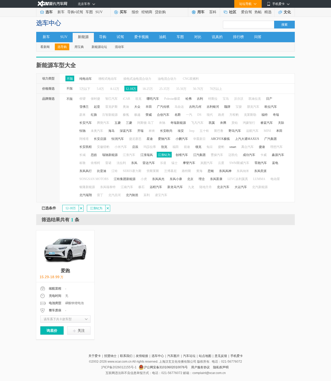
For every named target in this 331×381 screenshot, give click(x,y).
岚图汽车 (206, 163)
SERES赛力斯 (132, 171)
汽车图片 (173, 356)
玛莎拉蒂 (150, 147)
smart (232, 147)
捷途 (262, 147)
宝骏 (239, 107)
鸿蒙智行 (249, 123)
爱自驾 (246, 12)
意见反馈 (221, 356)
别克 (164, 147)
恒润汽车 (117, 139)
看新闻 (45, 47)
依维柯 (95, 163)
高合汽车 (247, 147)
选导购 (62, 47)
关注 (81, 331)
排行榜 (238, 37)
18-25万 (147, 89)
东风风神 (225, 171)
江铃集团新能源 (125, 179)
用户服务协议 (200, 367)
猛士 (174, 163)
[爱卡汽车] (52, 4)
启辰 (135, 147)
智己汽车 (111, 98)
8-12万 (114, 89)
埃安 (181, 131)
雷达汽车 (148, 163)
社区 (232, 12)
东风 (134, 163)
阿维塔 (84, 139)
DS (199, 115)
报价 (135, 12)
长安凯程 (85, 147)
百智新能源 (110, 115)
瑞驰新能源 (110, 155)
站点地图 (205, 356)
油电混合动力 (167, 79)
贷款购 (160, 12)
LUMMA (259, 179)
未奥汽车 (97, 131)
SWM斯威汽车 (239, 163)
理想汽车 (276, 147)
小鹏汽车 (182, 139)
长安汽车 (85, 123)
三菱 (129, 123)
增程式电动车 (107, 79)
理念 (202, 179)
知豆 (210, 147)
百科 (212, 12)
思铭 (211, 171)
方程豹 (234, 115)
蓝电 (275, 163)
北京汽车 (223, 187)
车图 (89, 12)
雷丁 (100, 195)
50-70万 (198, 89)
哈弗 (188, 98)
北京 (190, 179)
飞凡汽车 (197, 123)
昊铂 (234, 123)
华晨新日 (199, 139)
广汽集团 (270, 139)
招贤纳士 (110, 356)
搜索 (284, 24)
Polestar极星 (172, 98)
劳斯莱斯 (153, 171)
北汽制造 (132, 195)
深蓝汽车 (126, 131)
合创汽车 (163, 115)
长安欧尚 (166, 131)
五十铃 (204, 131)
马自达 (179, 107)
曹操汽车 (217, 155)
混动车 (119, 47)
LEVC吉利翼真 (238, 179)
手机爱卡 (236, 356)
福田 (175, 147)
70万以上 (216, 89)
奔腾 (223, 123)
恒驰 (82, 131)
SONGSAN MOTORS (94, 179)
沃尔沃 (238, 98)
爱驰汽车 (164, 139)
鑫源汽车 (278, 155)
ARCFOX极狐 (220, 139)
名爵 (178, 115)
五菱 (118, 123)
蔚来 (82, 115)
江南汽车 (127, 187)
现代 (210, 115)
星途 (150, 139)
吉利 (200, 98)
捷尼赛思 (135, 139)
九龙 (191, 187)
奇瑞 (276, 115)
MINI (267, 131)
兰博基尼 (170, 171)
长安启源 (100, 139)
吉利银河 (213, 107)
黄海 (199, 171)
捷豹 (221, 147)
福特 (264, 115)
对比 (197, 37)
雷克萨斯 (111, 107)
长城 (82, 155)
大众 (137, 107)
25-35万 (164, 89)
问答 (257, 37)
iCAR (126, 98)
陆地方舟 (205, 187)
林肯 (152, 131)
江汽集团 (199, 155)
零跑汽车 (260, 163)
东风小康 (176, 179)
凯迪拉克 (255, 98)
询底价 (52, 331)
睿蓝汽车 (266, 123)
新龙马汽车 (175, 187)
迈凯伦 (233, 155)
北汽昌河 (114, 195)
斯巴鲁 (218, 131)
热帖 (258, 12)
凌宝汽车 (161, 195)
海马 (111, 131)
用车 (201, 12)
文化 (287, 12)
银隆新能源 (87, 187)
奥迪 (126, 107)
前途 (187, 147)
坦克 (138, 98)
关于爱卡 (94, 356)
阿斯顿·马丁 (145, 123)
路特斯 (186, 171)
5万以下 (84, 89)
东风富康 (216, 179)
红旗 (94, 115)
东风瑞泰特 (108, 187)
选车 (49, 12)
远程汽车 (156, 187)
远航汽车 (252, 131)
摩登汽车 (189, 163)
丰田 (149, 107)
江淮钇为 (164, 155)
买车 (123, 12)
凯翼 (212, 123)
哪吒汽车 (153, 98)
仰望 (82, 98)
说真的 (217, 37)
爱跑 (65, 270)
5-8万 (100, 89)
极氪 (126, 115)
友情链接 (142, 356)
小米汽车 (121, 147)
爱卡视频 (141, 37)
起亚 (97, 107)
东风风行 (85, 171)
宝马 (226, 98)
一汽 (189, 115)
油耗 (162, 37)
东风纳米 (243, 171)
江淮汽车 (129, 155)
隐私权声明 (221, 367)
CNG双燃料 (191, 79)
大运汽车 (241, 187)
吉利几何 (195, 107)
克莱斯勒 (250, 115)
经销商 (146, 12)
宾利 (147, 195)
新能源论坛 (99, 47)
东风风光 (158, 179)
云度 (221, 163)
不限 (70, 79)
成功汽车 (249, 155)
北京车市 (84, 4)
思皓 (94, 155)
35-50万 (181, 89)
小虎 (144, 179)
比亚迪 (101, 171)
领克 (198, 147)
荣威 (149, 115)
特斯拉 (212, 98)
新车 (61, 12)
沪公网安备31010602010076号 (166, 367)
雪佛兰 (84, 107)
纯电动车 (85, 79)
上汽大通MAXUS (247, 139)
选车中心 (48, 23)
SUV (99, 12)
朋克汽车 (253, 107)
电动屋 (275, 179)
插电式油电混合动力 (137, 79)
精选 (268, 12)
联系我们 (126, 356)
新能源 (83, 37)
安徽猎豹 (103, 147)
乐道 (163, 163)
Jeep (191, 131)
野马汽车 (235, 131)
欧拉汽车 (271, 107)
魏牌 (227, 107)
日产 (269, 98)
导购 (70, 12)
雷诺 (108, 163)
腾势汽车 (103, 123)
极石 (141, 187)
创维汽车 (182, 155)
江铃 (114, 171)
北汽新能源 (260, 187)
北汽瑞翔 (85, 195)
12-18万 (131, 89)
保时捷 (95, 98)
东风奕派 (260, 171)
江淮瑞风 (146, 155)
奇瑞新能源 (178, 123)
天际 (281, 123)
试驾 (79, 12)
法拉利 (121, 163)
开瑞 (140, 131)
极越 (137, 115)
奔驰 (162, 123)
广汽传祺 (163, 107)
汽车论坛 (189, 356)
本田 (279, 131)
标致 (82, 163)
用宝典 (79, 47)
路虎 (221, 115)
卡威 (263, 155)
